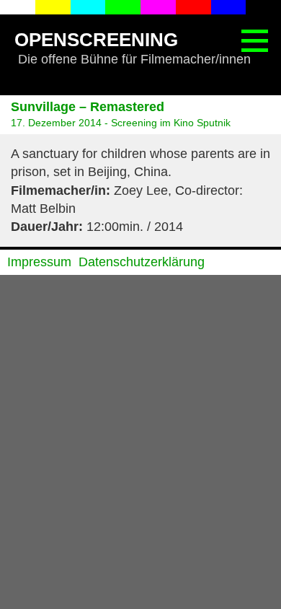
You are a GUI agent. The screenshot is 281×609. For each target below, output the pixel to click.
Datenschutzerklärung (142, 262)
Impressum (39, 262)
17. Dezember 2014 (56, 122)
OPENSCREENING (96, 40)
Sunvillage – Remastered (87, 107)
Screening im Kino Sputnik (171, 122)
